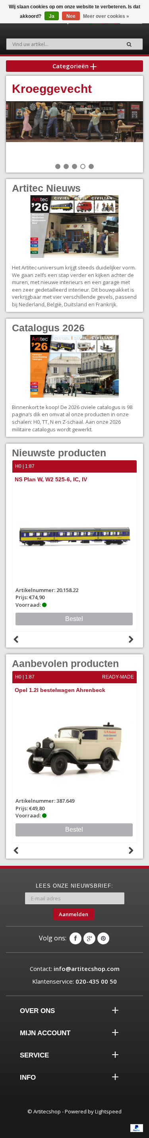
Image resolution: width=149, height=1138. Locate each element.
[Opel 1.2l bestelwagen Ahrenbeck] (74, 746)
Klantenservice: (74, 981)
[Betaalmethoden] (136, 1128)
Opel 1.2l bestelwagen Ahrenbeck (60, 690)
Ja (51, 16)
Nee (70, 16)
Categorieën (71, 66)
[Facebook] (75, 938)
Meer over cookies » (106, 16)
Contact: (75, 969)
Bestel (74, 829)
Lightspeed (108, 1111)
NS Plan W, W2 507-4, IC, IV (73, 479)
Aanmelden (73, 914)
